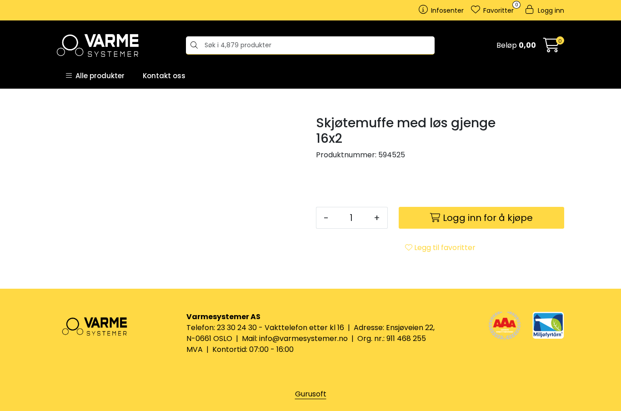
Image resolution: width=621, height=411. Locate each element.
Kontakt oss (164, 75)
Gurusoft (310, 394)
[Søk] (193, 45)
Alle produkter (98, 75)
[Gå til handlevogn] (551, 48)
